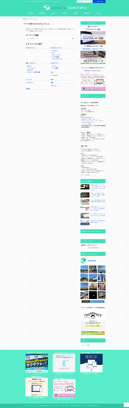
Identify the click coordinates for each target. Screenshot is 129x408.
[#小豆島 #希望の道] (93, 269)
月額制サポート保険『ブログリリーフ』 (91, 119)
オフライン (54, 85)
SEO (53, 52)
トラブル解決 (55, 56)
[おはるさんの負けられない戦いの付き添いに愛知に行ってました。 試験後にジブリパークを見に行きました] (84, 295)
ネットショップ (64, 13)
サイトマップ (57, 405)
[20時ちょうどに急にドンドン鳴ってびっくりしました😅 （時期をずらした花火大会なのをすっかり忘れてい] (93, 295)
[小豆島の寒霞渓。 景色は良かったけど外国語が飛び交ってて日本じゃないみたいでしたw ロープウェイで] (93, 278)
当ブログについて (30, 47)
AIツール (54, 66)
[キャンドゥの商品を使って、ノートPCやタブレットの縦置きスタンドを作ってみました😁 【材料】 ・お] (102, 286)
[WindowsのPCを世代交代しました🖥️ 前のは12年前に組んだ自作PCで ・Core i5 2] (102, 295)
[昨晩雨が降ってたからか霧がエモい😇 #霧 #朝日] (93, 286)
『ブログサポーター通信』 (93, 29)
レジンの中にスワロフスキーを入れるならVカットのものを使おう (98, 215)
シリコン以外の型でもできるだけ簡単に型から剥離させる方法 (98, 200)
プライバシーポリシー (32, 405)
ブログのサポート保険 (31, 13)
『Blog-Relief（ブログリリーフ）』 (93, 49)
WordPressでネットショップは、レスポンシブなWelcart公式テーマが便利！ (98, 208)
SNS (52, 72)
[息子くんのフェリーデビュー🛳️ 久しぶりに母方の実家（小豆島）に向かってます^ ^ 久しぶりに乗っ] (84, 286)
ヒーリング (29, 79)
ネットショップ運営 (86, 124)
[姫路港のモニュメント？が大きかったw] (102, 278)
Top (24, 405)
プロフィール (75, 13)
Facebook (55, 75)
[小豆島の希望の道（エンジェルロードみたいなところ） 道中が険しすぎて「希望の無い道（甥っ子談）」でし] (84, 278)
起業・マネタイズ (30, 63)
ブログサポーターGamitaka (84, 405)
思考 (52, 79)
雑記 (52, 82)
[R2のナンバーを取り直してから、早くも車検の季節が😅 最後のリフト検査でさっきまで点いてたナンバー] (84, 269)
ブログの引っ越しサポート (88, 122)
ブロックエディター (57, 59)
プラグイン (55, 50)
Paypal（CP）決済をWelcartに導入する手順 (98, 221)
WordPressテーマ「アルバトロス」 (65, 373)
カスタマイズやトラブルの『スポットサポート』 (93, 120)
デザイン (29, 66)
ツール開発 (55, 68)
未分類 (27, 88)
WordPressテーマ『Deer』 (91, 374)
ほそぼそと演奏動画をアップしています (91, 150)
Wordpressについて (56, 47)
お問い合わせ (100, 1)
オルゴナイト (30, 82)
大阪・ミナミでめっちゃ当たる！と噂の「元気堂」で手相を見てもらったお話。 (98, 195)
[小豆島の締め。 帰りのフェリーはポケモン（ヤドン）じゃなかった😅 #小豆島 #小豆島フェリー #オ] (102, 269)
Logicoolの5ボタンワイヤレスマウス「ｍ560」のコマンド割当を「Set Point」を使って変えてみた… (98, 187)
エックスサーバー (37, 374)
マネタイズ (30, 70)
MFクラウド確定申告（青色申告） (37, 397)
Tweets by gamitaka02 (93, 247)
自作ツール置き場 (98, 13)
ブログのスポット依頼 (42, 13)
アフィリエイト (31, 68)
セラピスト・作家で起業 (33, 72)
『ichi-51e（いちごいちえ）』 (64, 399)
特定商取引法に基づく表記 (45, 405)
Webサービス (54, 63)
